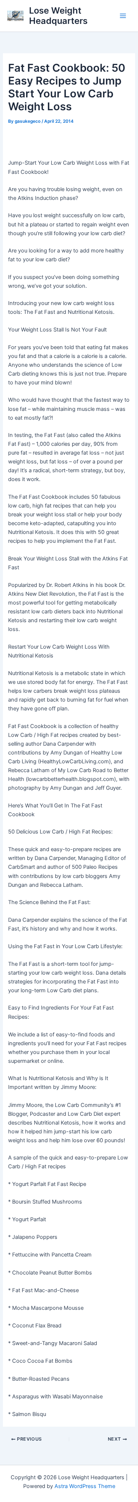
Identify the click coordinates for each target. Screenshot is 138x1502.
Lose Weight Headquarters (58, 15)
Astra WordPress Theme (84, 1486)
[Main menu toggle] (123, 16)
